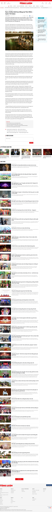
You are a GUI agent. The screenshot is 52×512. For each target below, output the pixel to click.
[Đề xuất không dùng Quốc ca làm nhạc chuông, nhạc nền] (5, 365)
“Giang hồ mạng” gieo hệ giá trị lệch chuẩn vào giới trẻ (42, 40)
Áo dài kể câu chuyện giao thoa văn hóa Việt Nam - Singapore (24, 210)
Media (2, 3)
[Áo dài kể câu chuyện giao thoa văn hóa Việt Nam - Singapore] (5, 212)
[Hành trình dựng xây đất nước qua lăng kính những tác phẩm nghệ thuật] (5, 221)
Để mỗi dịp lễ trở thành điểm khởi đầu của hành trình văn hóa (24, 165)
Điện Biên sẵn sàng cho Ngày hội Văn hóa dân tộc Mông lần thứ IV (25, 506)
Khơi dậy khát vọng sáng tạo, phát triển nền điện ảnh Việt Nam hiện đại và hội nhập (25, 462)
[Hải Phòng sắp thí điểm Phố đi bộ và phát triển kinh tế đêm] (5, 490)
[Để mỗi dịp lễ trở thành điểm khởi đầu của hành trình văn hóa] (5, 167)
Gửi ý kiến (31, 142)
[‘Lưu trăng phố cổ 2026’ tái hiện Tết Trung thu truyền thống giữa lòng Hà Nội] (5, 437)
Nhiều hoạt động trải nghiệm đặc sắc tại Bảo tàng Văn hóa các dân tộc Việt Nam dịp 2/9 (25, 471)
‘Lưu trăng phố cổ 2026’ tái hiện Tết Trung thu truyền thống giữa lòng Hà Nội (24, 435)
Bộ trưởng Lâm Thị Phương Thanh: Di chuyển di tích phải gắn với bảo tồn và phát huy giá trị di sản (25, 390)
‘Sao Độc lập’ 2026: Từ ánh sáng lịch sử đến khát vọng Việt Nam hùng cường (42, 26)
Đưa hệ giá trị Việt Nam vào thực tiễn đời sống (21, 228)
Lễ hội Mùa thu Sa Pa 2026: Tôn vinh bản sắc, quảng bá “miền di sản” (24, 345)
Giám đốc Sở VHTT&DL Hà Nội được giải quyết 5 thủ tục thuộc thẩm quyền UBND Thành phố (42, 31)
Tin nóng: (2, 7)
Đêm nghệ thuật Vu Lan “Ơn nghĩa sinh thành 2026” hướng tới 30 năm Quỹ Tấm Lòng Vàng (25, 184)
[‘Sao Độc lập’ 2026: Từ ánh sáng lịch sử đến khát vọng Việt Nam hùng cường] (5, 320)
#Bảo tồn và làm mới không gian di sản (12, 132)
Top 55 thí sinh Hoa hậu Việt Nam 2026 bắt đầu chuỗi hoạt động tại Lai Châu (25, 408)
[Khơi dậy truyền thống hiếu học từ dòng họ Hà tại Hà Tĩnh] (5, 446)
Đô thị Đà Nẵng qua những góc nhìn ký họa (20, 497)
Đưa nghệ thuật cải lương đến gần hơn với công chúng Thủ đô (24, 308)
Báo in (5, 3)
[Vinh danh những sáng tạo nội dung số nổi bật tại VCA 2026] (37, 152)
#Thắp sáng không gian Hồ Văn (23, 132)
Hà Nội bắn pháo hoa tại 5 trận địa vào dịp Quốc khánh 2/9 (23, 479)
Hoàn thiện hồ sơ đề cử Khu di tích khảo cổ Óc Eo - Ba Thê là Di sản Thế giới (25, 273)
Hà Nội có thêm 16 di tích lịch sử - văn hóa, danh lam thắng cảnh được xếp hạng (4, 157)
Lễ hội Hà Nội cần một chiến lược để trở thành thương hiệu (23, 246)
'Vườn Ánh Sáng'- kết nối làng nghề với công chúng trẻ (13, 126)
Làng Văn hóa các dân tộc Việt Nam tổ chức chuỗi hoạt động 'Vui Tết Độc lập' (25, 381)
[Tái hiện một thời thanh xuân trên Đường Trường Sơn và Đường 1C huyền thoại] (5, 266)
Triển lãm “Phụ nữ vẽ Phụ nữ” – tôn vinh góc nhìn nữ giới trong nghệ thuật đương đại (17, 125)
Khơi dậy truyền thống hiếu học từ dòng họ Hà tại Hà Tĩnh (23, 443)
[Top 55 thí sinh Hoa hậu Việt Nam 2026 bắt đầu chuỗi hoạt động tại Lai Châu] (5, 410)
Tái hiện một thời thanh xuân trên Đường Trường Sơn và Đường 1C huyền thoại (25, 264)
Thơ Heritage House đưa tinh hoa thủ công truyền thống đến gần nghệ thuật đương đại (26, 157)
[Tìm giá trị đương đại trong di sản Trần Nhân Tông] (5, 293)
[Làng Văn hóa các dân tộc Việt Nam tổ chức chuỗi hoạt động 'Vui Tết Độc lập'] (5, 383)
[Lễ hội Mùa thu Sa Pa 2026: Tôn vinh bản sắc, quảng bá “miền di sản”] (5, 347)
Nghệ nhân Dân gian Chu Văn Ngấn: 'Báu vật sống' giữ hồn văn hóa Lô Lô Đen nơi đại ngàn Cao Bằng (25, 372)
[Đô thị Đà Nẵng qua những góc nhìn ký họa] (5, 499)
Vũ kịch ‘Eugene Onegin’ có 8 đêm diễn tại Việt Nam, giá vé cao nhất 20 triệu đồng (25, 193)
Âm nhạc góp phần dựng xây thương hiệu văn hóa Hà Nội (23, 299)
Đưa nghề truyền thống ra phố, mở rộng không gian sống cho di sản (25, 201)
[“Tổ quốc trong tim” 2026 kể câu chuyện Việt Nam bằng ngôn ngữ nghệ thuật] (5, 356)
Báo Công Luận (26, 3)
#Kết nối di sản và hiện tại (21, 129)
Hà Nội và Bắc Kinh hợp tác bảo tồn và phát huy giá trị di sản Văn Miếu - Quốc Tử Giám (24, 255)
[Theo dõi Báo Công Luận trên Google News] (30, 15)
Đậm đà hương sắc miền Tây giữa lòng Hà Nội (21, 452)
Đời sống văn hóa (10, 10)
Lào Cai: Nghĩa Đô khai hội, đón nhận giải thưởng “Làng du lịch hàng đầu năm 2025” (24, 175)
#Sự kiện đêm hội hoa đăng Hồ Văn (12, 129)
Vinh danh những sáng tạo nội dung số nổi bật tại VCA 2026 (37, 156)
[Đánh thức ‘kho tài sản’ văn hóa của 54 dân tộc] (5, 428)
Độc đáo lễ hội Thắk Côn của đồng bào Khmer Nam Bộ (22, 398)
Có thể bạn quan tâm (5, 147)
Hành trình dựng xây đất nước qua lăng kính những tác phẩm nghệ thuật (25, 220)
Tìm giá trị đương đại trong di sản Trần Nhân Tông (22, 290)
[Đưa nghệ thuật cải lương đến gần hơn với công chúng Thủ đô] (5, 311)
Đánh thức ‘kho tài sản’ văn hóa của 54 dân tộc (21, 425)
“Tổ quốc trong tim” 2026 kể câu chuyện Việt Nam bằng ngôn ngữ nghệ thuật (42, 21)
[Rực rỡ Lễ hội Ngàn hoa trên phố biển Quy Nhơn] (5, 419)
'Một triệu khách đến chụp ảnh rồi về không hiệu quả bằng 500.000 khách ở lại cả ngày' (25, 282)
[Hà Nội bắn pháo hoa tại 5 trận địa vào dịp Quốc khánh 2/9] (5, 481)
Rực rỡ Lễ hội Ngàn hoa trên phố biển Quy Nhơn (21, 416)
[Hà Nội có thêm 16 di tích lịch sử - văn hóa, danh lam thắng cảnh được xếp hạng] (4, 152)
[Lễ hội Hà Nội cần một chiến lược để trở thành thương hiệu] (5, 248)
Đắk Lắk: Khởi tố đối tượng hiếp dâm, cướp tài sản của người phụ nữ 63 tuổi (22, 7)
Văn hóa (6, 10)
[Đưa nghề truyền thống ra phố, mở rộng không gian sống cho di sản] (5, 203)
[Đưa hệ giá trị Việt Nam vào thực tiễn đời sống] (5, 230)
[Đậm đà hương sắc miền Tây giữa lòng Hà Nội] (5, 454)
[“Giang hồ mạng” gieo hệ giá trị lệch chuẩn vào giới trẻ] (15, 152)
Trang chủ (8, 6)
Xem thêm (2, 161)
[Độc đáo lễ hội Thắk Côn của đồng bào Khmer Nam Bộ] (5, 401)
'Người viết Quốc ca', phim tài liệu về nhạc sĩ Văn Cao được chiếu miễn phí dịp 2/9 (24, 238)
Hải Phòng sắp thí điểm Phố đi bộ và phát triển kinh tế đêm (23, 488)
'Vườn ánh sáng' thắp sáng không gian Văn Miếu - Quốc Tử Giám (15, 124)
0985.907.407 (8, 3)
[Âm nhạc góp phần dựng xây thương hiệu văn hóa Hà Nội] (5, 302)
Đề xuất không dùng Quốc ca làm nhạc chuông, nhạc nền (42, 35)
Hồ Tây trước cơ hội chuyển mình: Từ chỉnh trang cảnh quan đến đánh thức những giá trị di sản (24, 327)
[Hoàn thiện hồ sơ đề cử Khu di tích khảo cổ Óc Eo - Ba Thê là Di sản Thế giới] (5, 275)
